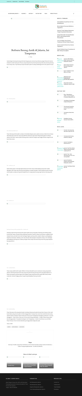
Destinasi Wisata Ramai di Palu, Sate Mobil (46, 365)
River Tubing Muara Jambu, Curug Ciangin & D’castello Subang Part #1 (69, 96)
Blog (46, 13)
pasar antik (22, 326)
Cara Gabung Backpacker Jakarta (37, 389)
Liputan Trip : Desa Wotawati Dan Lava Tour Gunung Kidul (69, 155)
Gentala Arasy (11, 365)
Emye (31, 56)
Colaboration (14, 1)
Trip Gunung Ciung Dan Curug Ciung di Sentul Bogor (69, 108)
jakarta (9, 326)
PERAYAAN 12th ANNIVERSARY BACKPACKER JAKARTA (69, 78)
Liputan (30, 13)
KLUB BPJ (23, 13)
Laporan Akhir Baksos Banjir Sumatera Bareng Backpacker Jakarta (69, 60)
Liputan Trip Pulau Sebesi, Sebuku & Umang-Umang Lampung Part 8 (69, 149)
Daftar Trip (38, 13)
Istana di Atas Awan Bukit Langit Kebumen (30, 365)
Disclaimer (27, 1)
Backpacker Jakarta (13, 13)
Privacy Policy (53, 13)
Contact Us (9, 1)
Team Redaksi (21, 1)
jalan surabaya (15, 326)
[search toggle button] (73, 13)
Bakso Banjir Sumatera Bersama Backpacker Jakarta (69, 66)
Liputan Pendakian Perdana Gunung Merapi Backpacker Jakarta (69, 161)
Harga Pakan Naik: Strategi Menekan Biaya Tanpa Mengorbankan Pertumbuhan (65, 36)
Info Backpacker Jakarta (35, 382)
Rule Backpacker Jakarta (35, 384)
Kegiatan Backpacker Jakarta (36, 387)
